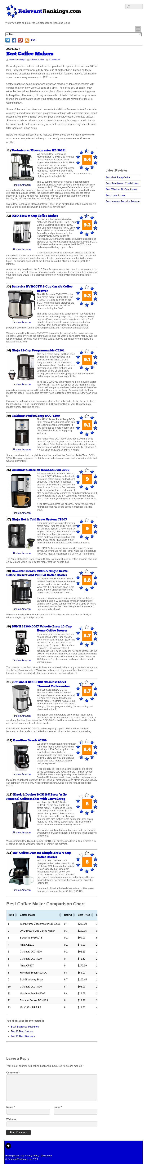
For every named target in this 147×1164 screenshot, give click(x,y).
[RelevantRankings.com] (43, 17)
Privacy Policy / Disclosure (38, 1155)
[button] (16, 915)
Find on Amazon (22, 184)
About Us (18, 1155)
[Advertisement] (120, 104)
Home (8, 1155)
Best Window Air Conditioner (121, 189)
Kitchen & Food (37, 60)
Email (58, 1107)
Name (10, 1107)
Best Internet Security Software (122, 201)
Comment (13, 1072)
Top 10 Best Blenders (23, 1036)
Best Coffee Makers (29, 53)
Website (11, 1119)
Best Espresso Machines (25, 1026)
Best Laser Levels (115, 195)
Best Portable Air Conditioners (122, 183)
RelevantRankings (17, 60)
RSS (33, 40)
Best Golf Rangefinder (117, 177)
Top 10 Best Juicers (22, 1031)
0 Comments (54, 60)
